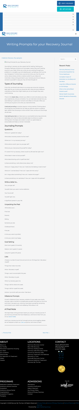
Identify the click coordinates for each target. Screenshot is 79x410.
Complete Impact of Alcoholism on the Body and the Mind (67, 79)
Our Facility (3, 347)
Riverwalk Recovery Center (36, 358)
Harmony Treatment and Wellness (38, 354)
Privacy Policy (42, 403)
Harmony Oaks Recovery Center (38, 350)
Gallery (2, 358)
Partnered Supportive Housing (9, 348)
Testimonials (4, 354)
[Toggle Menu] (73, 14)
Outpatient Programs (6, 394)
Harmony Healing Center (35, 348)
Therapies (3, 396)
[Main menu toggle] (76, 34)
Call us (23, 322)
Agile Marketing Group (44, 407)
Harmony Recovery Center (36, 345)
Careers (2, 360)
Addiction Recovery (7, 58)
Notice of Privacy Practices (36, 392)
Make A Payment (33, 388)
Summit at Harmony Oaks (36, 352)
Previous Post (6, 332)
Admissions (31, 384)
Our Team (3, 350)
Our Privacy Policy (33, 390)
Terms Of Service (69, 403)
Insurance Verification (34, 386)
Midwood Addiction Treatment (37, 360)
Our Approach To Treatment (8, 356)
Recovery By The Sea (34, 362)
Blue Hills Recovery (33, 347)
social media (12, 316)
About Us (3, 345)
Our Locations (4, 352)
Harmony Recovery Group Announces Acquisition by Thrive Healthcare (66, 72)
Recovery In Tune (33, 356)
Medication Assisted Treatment (9, 384)
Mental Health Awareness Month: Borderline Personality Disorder (67, 96)
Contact (30, 394)
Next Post (46, 332)
